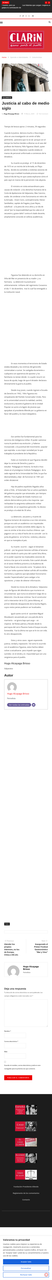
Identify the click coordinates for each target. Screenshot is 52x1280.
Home (4, 52)
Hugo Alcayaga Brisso (11, 109)
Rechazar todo (26, 1275)
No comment (43, 109)
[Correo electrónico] (33, 700)
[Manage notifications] (46, 1275)
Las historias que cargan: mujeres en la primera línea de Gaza (26, 5)
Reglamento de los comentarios (26, 1188)
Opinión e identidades (19, 52)
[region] (26, 1258)
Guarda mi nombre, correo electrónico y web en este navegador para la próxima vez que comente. (22, 1062)
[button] (46, 2)
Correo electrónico (11, 1037)
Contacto (26, 1195)
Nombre (7, 1026)
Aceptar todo (26, 1262)
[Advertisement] (26, 243)
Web (5, 1047)
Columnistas (37, 52)
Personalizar (26, 1268)
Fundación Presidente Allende (26, 1182)
